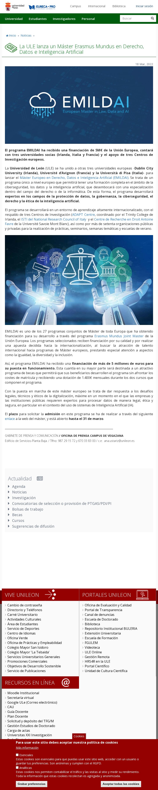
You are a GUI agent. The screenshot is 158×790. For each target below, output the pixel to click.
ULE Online (93, 652)
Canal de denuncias (99, 614)
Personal (88, 19)
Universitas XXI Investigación (29, 735)
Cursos (18, 520)
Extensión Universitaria (103, 633)
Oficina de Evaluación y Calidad (108, 605)
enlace (10, 418)
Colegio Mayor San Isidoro (27, 647)
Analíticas (25, 768)
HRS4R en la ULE (97, 661)
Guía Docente (17, 711)
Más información (27, 748)
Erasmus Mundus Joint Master (119, 336)
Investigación (24, 497)
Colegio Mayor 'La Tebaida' (28, 652)
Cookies (79, 736)
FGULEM (91, 642)
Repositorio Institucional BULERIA (111, 628)
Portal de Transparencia (103, 610)
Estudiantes (38, 19)
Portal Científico (97, 666)
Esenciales (26, 755)
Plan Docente (17, 716)
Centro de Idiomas (21, 633)
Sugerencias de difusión (33, 526)
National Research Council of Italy (60, 219)
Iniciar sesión (144, 6)
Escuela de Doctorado (101, 619)
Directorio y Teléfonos (24, 610)
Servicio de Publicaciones (26, 671)
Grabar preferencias (31, 783)
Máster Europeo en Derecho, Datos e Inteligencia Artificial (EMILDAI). (74, 177)
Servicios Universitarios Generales (33, 657)
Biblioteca (118, 6)
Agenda (18, 486)
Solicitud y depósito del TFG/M (30, 721)
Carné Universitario (22, 614)
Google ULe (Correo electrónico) (32, 702)
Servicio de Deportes (23, 628)
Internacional (96, 6)
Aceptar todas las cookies (121, 783)
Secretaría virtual (20, 697)
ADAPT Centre (83, 214)
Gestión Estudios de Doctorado (31, 726)
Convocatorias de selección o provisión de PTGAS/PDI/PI (61, 503)
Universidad (14, 19)
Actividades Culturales (24, 619)
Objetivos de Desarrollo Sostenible (34, 666)
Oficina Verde (17, 638)
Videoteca (92, 647)
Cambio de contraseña (24, 605)
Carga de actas (18, 730)
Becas (17, 514)
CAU (10, 707)
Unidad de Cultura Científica (106, 671)
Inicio (12, 35)
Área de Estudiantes (22, 624)
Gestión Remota (97, 657)
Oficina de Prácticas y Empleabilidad (34, 642)
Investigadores (64, 19)
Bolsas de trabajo (27, 509)
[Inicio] (14, 6)
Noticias (26, 35)
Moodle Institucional (23, 693)
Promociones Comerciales (27, 661)
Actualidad (109, 27)
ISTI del (27, 219)
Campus (75, 6)
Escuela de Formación (101, 638)
